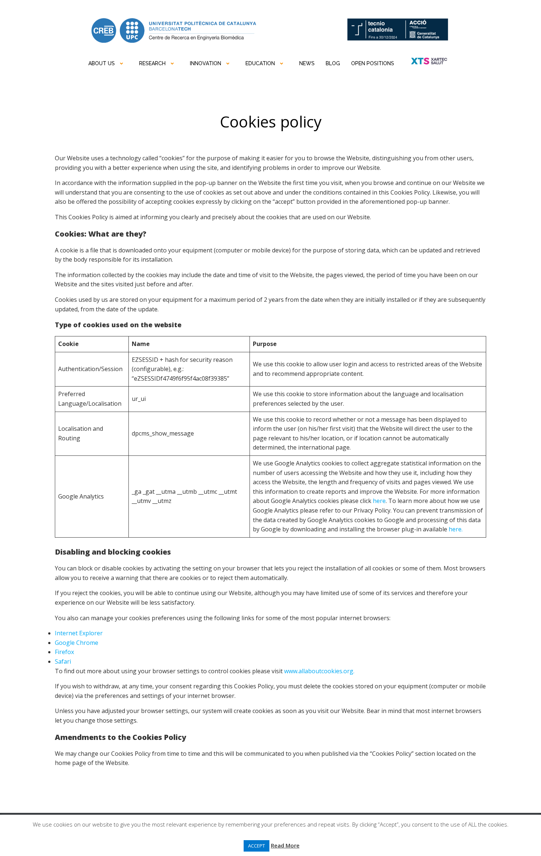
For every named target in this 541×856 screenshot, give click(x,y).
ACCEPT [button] (256, 845)
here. (456, 529)
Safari (63, 661)
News (307, 63)
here (379, 501)
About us (101, 63)
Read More (285, 845)
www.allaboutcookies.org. (319, 671)
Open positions (372, 63)
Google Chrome (76, 643)
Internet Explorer (79, 633)
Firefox (64, 652)
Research (152, 63)
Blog (333, 63)
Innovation (205, 63)
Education (260, 63)
